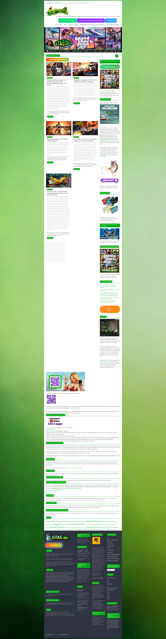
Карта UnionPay (80, 607)
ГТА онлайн (114, 527)
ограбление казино (63, 103)
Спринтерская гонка (66, 224)
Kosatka (85, 147)
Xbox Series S (52, 209)
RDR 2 (65, 24)
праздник (98, 529)
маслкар (75, 155)
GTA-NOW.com (110, 544)
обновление (52, 221)
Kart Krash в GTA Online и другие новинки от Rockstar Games (85, 140)
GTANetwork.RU (110, 546)
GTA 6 (100, 51)
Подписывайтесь (50, 431)
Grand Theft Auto (53, 90)
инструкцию (102, 352)
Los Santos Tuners (89, 86)
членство (52, 229)
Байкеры (48, 150)
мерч (56, 219)
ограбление (56, 103)
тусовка (60, 228)
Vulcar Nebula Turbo (79, 89)
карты (77, 154)
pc (68, 91)
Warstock (60, 96)
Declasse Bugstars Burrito (55, 88)
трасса (57, 228)
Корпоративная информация (113, 554)
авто (91, 150)
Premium (106, 51)
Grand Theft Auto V (77, 51)
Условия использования (112, 560)
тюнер (67, 228)
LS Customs (63, 204)
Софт (108, 596)
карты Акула (110, 24)
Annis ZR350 (65, 142)
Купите (112, 623)
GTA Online (67, 51)
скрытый (66, 106)
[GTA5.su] (83, 38)
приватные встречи (55, 223)
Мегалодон (116, 24)
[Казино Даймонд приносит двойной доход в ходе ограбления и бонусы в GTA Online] (58, 63)
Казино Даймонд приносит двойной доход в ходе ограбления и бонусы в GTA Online (56, 82)
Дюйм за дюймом (82, 91)
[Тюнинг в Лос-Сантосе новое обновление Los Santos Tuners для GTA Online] (58, 174)
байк (64, 149)
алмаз (63, 96)
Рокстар (50, 529)
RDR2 (95, 51)
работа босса (90, 93)
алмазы (66, 96)
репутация (67, 223)
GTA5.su (48, 553)
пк (62, 221)
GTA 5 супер (109, 542)
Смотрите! (79, 605)
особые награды (58, 221)
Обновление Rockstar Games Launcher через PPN (92, 24)
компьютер (63, 216)
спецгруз (78, 94)
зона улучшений (67, 214)
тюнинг (48, 229)
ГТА (64, 150)
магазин (94, 154)
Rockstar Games (63, 93)
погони (82, 155)
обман (52, 103)
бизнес (52, 150)
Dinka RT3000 (63, 198)
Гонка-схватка (52, 213)
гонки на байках (60, 150)
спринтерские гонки (51, 108)
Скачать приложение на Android (54, 490)
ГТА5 (51, 214)
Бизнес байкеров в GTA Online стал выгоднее (57, 140)
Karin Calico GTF (82, 86)
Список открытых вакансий (113, 558)
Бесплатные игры (52, 492)
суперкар (49, 226)
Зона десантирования (51, 100)
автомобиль (90, 89)
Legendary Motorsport (91, 147)
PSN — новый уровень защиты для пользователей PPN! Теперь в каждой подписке (70, 3)
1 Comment (58, 86)
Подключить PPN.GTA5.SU (57, 59)
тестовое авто (85, 159)
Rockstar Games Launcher (69, 527)
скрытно (62, 106)
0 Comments (85, 83)
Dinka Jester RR (63, 88)
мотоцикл (53, 152)
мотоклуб (49, 152)
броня (58, 98)
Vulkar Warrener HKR (62, 208)
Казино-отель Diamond (55, 101)
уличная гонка (91, 159)
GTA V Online (87, 524)
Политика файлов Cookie (112, 556)
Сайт (108, 594)
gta (52, 91)
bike (69, 142)
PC (91, 51)
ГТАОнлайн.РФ (110, 550)
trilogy (48, 96)
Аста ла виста (59, 149)
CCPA (108, 537)
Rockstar (48, 527)
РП (94, 93)
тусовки (64, 228)
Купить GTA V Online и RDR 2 (74, 488)
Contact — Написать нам (112, 539)
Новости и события (73, 24)
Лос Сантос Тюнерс (80, 93)
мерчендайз (59, 219)
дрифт (59, 214)
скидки (58, 106)
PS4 (115, 524)
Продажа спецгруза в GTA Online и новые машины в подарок (85, 81)
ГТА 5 (64, 98)
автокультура (51, 211)
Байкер (66, 149)
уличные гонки (76, 160)
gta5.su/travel (80, 590)
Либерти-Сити (63, 101)
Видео (86, 51)
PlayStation (101, 524)
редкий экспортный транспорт (79, 157)
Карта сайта (109, 552)
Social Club (87, 88)
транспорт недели (88, 94)
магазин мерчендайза (60, 218)
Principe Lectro (50, 147)
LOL (108, 586)
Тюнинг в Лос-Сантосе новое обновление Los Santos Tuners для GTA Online (57, 193)
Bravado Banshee (66, 86)
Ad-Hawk (91, 83)
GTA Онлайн (92, 524)
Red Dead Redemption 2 (105, 361)
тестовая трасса (50, 154)
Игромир (79, 551)
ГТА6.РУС (109, 548)
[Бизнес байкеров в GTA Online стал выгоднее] (58, 122)
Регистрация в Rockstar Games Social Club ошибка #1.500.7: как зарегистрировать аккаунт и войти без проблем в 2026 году (109, 294)
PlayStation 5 (60, 206)
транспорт (83, 94)
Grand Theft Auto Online (63, 199)
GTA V (60, 51)
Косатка (80, 154)
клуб (60, 216)
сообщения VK (92, 473)
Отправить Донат (50, 429)
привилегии (62, 223)
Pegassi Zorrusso (50, 93)
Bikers (50, 144)
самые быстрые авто (109, 342)
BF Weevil (91, 142)
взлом (61, 98)
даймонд (67, 98)
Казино (57, 100)
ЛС (50, 218)
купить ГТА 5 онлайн (70, 467)
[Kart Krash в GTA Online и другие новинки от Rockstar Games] (85, 122)
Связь (111, 51)
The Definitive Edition (53, 95)
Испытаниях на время (54, 216)
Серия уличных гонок (57, 224)
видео (70, 529)
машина (86, 93)
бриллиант (49, 98)
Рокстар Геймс (55, 529)
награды (64, 219)
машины (52, 219)
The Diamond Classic (61, 95)
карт (93, 152)
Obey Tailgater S (53, 206)
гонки (75, 91)
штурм (56, 108)
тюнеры (94, 94)
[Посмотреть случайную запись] (118, 51)
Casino (48, 88)
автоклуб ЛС (76, 152)
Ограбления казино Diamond (61, 105)
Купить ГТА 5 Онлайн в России (107, 90)
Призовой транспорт (60, 152)
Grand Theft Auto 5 (54, 199)
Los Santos (64, 203)
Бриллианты (54, 98)
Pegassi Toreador (78, 149)
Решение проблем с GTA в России (71, 20)
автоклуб (85, 89)
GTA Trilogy (63, 91)
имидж (48, 216)
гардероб (61, 211)
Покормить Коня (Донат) (96, 20)
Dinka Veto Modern (82, 144)
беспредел (87, 152)
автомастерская (82, 152)
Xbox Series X (57, 209)
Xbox (96, 527)
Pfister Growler (56, 93)
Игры (108, 592)
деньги (73, 529)
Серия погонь (88, 157)
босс (94, 89)
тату (52, 226)
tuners (48, 208)
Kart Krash (81, 147)
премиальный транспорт (52, 106)
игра (82, 529)
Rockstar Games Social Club (80, 527)
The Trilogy (68, 95)
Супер (108, 598)
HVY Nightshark (93, 145)
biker (48, 144)
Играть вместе (110, 309)
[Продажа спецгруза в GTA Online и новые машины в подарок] (85, 63)
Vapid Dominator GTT (54, 96)
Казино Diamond (63, 100)
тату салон (55, 226)
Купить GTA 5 (53, 51)
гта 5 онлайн (65, 213)
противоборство (103, 529)
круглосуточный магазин (87, 154)
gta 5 (55, 91)
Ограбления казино (51, 105)
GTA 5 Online (65, 524)
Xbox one (100, 527)
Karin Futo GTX (76, 147)
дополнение (55, 214)
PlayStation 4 (106, 524)
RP (46, 492)
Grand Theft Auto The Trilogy (62, 90)
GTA (54, 86)
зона (62, 214)
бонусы (67, 529)
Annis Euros (65, 196)
